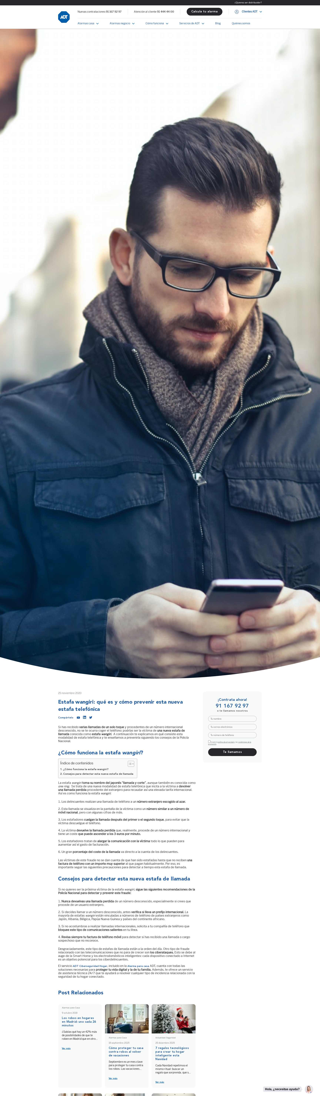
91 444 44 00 (165, 11)
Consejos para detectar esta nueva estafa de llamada (98, 774)
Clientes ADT (250, 11)
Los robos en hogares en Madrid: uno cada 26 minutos (79, 1022)
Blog (218, 23)
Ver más (66, 1048)
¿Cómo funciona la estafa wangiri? (86, 769)
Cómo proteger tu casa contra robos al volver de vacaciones (126, 1052)
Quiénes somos (241, 23)
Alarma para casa (138, 966)
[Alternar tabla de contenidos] (129, 764)
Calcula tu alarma (204, 11)
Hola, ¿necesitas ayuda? (282, 1089)
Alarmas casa (86, 23)
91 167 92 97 (113, 11)
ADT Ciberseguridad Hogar (90, 966)
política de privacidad (226, 742)
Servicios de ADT (189, 23)
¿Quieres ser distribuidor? (248, 2)
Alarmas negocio (120, 23)
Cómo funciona (155, 23)
